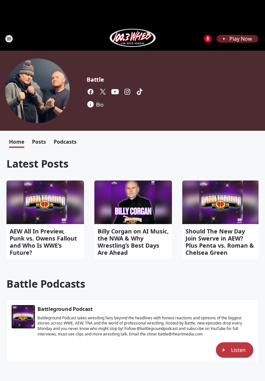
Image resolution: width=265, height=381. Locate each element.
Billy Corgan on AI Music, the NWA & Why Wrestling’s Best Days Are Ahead (133, 242)
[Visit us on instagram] (127, 92)
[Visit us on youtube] (115, 92)
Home (16, 141)
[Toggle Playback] (23, 316)
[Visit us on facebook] (90, 92)
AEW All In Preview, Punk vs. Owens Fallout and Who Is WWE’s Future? (43, 242)
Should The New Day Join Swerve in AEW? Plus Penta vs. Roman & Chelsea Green (220, 242)
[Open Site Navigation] (9, 39)
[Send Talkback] (208, 39)
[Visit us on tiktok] (139, 92)
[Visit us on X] (103, 92)
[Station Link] (132, 38)
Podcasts (65, 141)
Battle (95, 79)
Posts (39, 141)
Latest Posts (37, 163)
